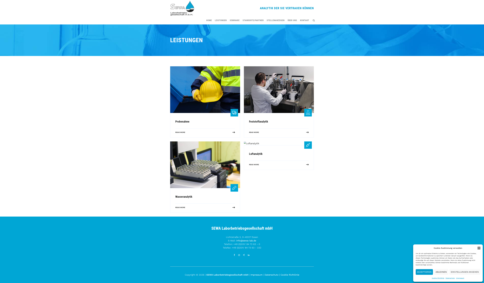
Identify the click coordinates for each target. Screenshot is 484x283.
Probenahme (182, 121)
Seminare (235, 20)
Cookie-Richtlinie (438, 278)
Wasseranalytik (183, 196)
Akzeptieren (424, 272)
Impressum (460, 278)
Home (209, 20)
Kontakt (304, 20)
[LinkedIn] (249, 255)
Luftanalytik (256, 153)
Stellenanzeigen (276, 20)
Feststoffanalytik (258, 121)
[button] (479, 248)
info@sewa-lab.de (246, 240)
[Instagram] (239, 255)
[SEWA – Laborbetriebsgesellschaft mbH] (182, 8)
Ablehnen (441, 272)
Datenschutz (450, 278)
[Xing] (244, 255)
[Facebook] (234, 255)
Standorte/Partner (253, 20)
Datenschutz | (273, 274)
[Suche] (313, 20)
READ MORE (180, 132)
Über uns (292, 20)
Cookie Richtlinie (290, 274)
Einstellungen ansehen (465, 272)
